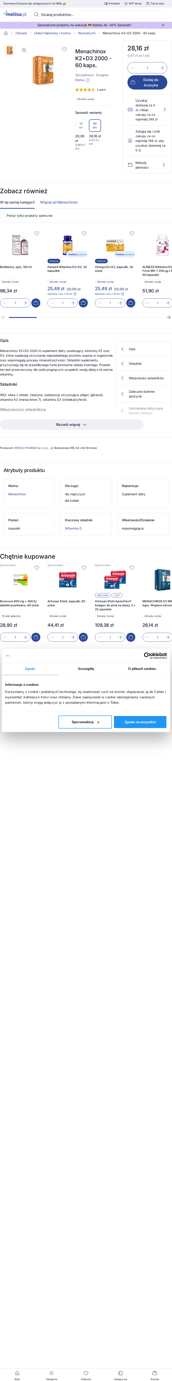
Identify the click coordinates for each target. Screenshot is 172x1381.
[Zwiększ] (162, 67)
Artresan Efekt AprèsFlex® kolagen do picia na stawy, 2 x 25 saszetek (115, 605)
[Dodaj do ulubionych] (64, 49)
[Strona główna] (6, 33)
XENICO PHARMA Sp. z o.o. (31, 448)
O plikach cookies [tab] (142, 669)
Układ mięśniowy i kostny (52, 33)
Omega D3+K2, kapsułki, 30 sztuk (114, 269)
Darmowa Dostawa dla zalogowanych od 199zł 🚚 (35, 3)
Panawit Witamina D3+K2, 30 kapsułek (67, 269)
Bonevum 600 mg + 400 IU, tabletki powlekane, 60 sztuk (19, 603)
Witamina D (73, 528)
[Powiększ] (24, 50)
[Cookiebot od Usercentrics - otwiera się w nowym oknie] (147, 655)
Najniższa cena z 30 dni (59, 293)
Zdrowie (21, 33)
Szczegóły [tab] (86, 669)
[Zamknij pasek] (163, 25)
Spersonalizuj (82, 722)
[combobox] (99, 14)
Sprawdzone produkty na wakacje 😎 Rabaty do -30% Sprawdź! (84, 25)
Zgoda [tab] (30, 669)
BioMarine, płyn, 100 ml (16, 267)
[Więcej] (163, 164)
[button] (88, 80)
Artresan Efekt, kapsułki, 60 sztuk (66, 603)
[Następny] (168, 317)
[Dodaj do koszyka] (35, 302)
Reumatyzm (86, 33)
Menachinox (17, 494)
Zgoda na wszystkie (140, 722)
